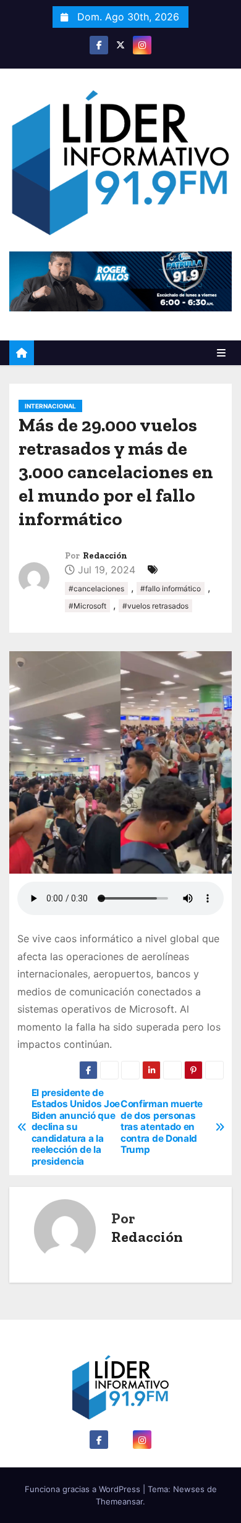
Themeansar (119, 1501)
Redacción (105, 556)
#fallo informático (170, 588)
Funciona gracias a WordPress (84, 1489)
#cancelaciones (96, 588)
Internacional (50, 406)
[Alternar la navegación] (221, 353)
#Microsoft (87, 605)
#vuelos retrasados (155, 605)
